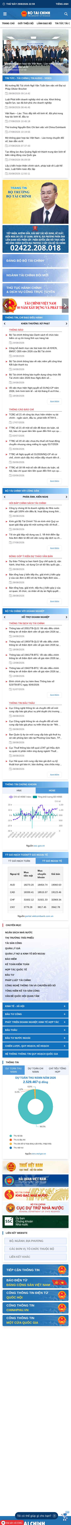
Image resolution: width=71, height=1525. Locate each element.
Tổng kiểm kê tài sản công (22, 990)
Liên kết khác (19, 1256)
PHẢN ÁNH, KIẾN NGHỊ (35, 496)
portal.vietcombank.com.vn (39, 916)
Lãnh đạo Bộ (44, 23)
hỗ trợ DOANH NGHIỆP (35, 617)
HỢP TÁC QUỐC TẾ (16, 969)
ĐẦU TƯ (9, 975)
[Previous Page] (8, 51)
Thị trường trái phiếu (19, 937)
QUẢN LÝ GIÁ (12, 948)
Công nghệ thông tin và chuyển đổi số (30, 985)
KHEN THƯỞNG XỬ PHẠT (35, 323)
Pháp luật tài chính (18, 980)
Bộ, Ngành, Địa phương (26, 1241)
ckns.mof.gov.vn (39, 1154)
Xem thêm (54, 401)
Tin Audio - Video (41, 78)
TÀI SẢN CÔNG (13, 943)
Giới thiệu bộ (26, 23)
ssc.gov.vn (39, 845)
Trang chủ (8, 23)
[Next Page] (63, 51)
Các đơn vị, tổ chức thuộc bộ (31, 1249)
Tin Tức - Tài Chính (17, 78)
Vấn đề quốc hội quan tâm (22, 996)
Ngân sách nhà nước (19, 932)
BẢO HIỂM (11, 959)
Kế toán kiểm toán (17, 964)
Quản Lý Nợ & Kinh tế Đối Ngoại (25, 953)
